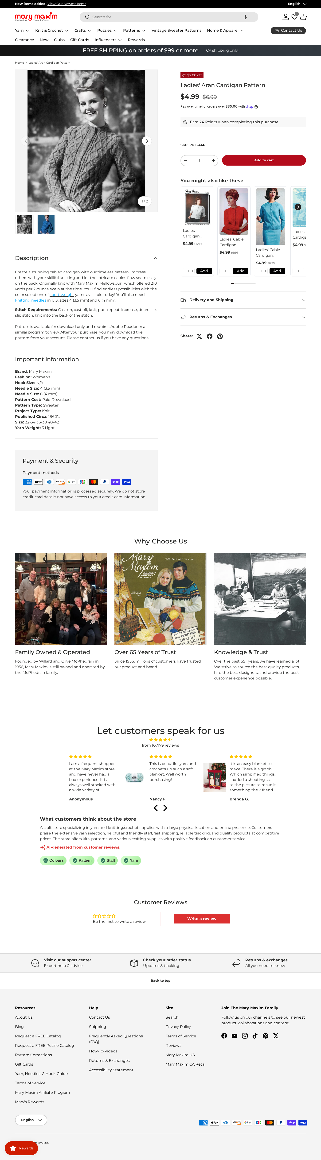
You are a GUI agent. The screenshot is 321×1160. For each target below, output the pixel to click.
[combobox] (169, 17)
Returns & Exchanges (109, 1060)
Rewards (136, 40)
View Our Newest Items (66, 4)
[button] (245, 17)
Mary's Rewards (29, 1102)
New (44, 40)
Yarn (19, 30)
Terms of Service (30, 1083)
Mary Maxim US (180, 1055)
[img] (160, 740)
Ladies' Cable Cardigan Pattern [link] (231, 242)
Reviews (173, 1045)
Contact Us (99, 1017)
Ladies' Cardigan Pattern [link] (191, 233)
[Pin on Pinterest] (220, 336)
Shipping (97, 1026)
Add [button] (204, 271)
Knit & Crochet (49, 30)
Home (19, 62)
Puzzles (104, 30)
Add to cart (264, 160)
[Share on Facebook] (209, 336)
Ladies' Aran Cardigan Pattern (49, 62)
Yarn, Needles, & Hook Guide (41, 1073)
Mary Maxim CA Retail (186, 1064)
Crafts (80, 30)
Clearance (24, 40)
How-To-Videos (103, 1051)
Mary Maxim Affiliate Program (42, 1092)
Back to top (161, 980)
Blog (19, 1026)
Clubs (59, 40)
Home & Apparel (223, 30)
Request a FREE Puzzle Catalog (44, 1045)
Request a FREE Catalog (38, 1036)
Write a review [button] (201, 918)
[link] (197, 207)
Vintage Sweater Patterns (176, 30)
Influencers (105, 40)
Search (172, 1017)
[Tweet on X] (199, 336)
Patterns (131, 30)
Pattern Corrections (33, 1055)
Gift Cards (79, 40)
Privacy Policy (178, 1026)
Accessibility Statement (111, 1070)
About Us (24, 1017)
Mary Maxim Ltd (37, 1142)
